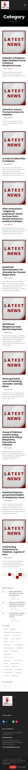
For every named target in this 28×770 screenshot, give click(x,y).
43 (23, 574)
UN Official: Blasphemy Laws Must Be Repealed (12, 327)
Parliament (7, 660)
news (6, 651)
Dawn (6, 638)
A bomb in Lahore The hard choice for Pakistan (13, 112)
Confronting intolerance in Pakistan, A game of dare (13, 550)
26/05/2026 (13, 608)
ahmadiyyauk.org (7, 737)
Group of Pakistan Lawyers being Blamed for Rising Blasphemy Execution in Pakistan (12, 438)
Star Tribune (8, 669)
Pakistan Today (9, 657)
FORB (6, 641)
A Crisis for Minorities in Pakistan (13, 160)
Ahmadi (13, 629)
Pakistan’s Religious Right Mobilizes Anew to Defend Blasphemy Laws (14, 62)
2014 (5, 629)
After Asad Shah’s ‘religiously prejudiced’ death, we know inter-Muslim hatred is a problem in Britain (12, 215)
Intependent (19, 644)
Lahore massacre (9, 648)
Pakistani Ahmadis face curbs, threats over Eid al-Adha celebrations (16, 593)
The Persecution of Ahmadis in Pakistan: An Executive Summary (17, 615)
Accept (13, 767)
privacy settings (6, 764)
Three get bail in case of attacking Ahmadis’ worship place (12, 382)
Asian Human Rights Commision (13, 632)
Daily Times (17, 635)
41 (16, 574)
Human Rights (8, 644)
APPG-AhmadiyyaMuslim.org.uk (11, 747)
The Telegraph (8, 672)
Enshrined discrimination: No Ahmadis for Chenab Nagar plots (13, 271)
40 (13, 574)
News (5, 68)
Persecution (18, 660)
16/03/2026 (13, 618)
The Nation (18, 669)
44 (14, 577)
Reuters (15, 666)
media (19, 648)
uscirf (6, 675)
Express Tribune (16, 638)
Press (6, 663)
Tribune (19, 672)
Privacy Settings (22, 767)
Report (6, 666)
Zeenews (14, 675)
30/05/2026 (13, 597)
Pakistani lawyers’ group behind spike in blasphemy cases (13, 495)
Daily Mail (7, 635)
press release (15, 663)
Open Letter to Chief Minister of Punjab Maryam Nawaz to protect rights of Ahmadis (17, 604)
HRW (12, 641)
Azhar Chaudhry (14, 599)
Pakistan (9, 68)
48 (20, 577)
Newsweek (14, 651)
